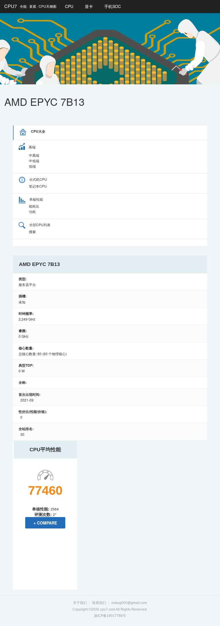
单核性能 (36, 199)
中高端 (34, 155)
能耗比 (34, 206)
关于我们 (80, 603)
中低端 (34, 160)
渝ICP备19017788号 (110, 616)
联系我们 (99, 603)
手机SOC (112, 6)
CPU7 (10, 6)
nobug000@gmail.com (129, 603)
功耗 (32, 211)
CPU (69, 6)
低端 (32, 166)
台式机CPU (38, 179)
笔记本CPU (38, 186)
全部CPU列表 (39, 224)
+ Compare (45, 523)
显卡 (89, 6)
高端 (32, 146)
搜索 (32, 231)
